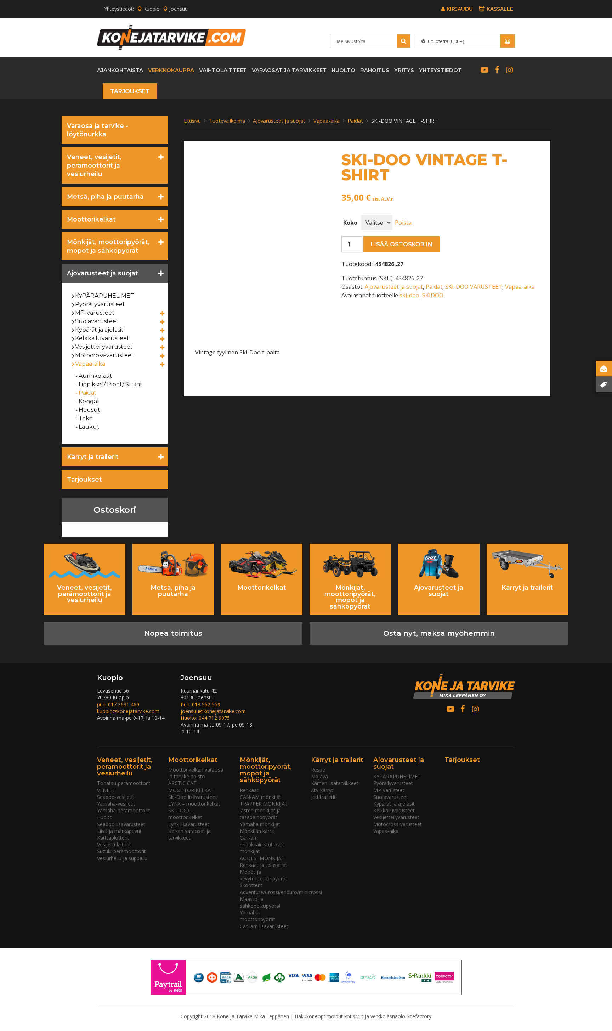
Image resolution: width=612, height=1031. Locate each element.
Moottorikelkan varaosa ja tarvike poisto (195, 773)
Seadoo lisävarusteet (121, 824)
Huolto (343, 70)
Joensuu (178, 8)
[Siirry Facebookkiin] (496, 69)
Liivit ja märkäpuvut (119, 831)
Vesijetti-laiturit (114, 844)
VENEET (106, 790)
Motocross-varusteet (104, 355)
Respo (318, 769)
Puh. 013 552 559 (200, 704)
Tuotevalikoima (227, 120)
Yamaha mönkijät (260, 824)
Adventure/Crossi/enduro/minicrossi (281, 892)
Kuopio (151, 8)
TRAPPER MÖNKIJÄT (264, 803)
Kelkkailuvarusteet (102, 338)
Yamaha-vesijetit (116, 803)
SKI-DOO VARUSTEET (473, 287)
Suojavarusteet (97, 321)
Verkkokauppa (171, 70)
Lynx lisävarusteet (188, 824)
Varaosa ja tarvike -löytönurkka (97, 130)
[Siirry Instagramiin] (509, 69)
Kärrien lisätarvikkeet (334, 783)
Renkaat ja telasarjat (263, 865)
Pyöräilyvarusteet (100, 304)
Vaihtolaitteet (223, 70)
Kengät (89, 401)
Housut (89, 410)
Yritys (404, 70)
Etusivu (192, 120)
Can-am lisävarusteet (264, 926)
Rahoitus (374, 70)
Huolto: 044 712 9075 (205, 718)
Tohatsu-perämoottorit (124, 783)
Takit (86, 418)
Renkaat (249, 790)
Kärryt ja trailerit (93, 456)
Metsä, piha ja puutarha (105, 196)
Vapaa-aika (90, 363)
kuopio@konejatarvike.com (128, 711)
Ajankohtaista (120, 70)
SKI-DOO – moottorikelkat (185, 813)
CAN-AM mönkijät (260, 797)
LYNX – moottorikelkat (194, 803)
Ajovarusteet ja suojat (102, 273)
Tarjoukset (130, 91)
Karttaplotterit (113, 837)
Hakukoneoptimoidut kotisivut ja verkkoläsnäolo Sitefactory (363, 1016)
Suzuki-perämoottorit (121, 851)
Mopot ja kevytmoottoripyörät (263, 875)
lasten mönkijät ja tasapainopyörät (260, 813)
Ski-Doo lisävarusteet (192, 797)
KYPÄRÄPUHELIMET (104, 295)
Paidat (88, 393)
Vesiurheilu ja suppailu (122, 858)
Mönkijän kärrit (257, 831)
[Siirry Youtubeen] (484, 69)
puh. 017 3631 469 (118, 704)
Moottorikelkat (91, 219)
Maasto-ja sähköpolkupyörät (260, 902)
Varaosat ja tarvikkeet (289, 70)
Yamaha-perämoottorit (123, 810)
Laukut (89, 427)
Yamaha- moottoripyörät (257, 916)
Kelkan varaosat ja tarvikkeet (189, 834)
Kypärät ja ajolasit (99, 329)
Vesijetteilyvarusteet (104, 346)
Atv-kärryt (322, 790)
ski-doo (409, 295)
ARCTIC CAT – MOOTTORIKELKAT (191, 786)
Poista (403, 222)
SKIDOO (432, 295)
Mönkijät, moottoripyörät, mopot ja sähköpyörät (108, 246)
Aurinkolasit (95, 375)
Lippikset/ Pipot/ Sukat (110, 384)
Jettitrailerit (323, 797)
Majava (319, 776)
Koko (350, 222)
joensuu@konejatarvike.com (213, 711)
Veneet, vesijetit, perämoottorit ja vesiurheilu (94, 165)
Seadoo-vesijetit (115, 797)
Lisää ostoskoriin (401, 244)
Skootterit (251, 885)
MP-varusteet (94, 312)
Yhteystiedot (440, 70)
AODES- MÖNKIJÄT (262, 858)
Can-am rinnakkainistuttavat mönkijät (262, 844)
